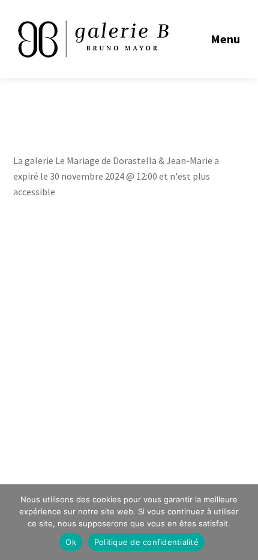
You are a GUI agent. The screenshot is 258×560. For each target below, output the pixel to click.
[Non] (243, 522)
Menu (225, 38)
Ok (70, 542)
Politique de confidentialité (146, 542)
